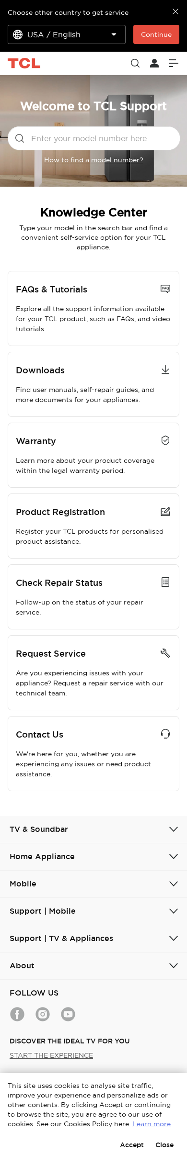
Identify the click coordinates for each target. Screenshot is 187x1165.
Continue (156, 34)
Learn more (151, 1124)
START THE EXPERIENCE (51, 1055)
